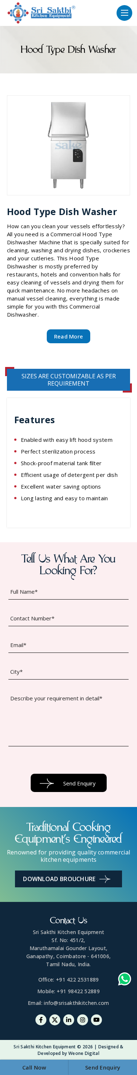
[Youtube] (96, 1019)
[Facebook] (40, 1019)
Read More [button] (68, 336)
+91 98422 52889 (78, 991)
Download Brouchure (59, 879)
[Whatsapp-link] (124, 979)
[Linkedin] (68, 1019)
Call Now (34, 1067)
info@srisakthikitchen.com (76, 1002)
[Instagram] (82, 1019)
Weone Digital (83, 1053)
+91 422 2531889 (77, 979)
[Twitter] (54, 1019)
